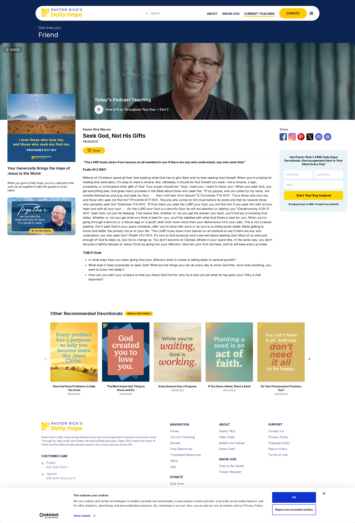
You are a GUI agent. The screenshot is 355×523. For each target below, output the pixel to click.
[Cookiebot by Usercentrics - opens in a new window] (49, 516)
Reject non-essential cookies (294, 509)
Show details (82, 515)
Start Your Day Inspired (313, 195)
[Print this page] (327, 137)
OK (294, 497)
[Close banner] (324, 493)
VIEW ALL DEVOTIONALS (139, 313)
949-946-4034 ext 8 (60, 478)
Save (96, 150)
